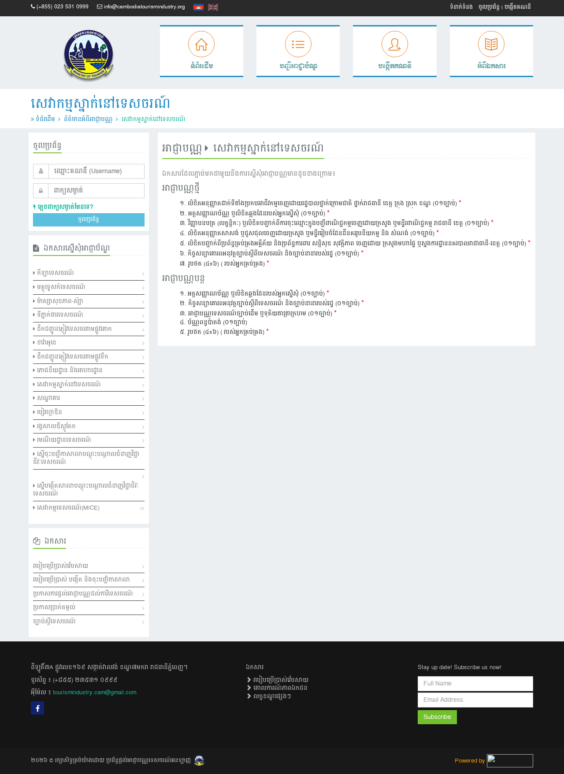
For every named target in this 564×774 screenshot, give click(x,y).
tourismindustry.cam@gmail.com (94, 692)
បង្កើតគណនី (518, 7)
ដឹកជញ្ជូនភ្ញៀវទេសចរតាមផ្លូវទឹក (71, 357)
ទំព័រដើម (45, 119)
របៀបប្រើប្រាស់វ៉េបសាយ (60, 566)
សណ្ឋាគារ (47, 398)
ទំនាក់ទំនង (461, 7)
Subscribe (437, 717)
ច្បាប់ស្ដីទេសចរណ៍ (54, 621)
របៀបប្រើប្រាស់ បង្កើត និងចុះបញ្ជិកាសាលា (81, 579)
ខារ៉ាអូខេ (45, 342)
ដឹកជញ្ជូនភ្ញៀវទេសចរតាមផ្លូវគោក (73, 329)
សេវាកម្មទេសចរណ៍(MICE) (67, 508)
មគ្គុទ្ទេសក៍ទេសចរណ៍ (60, 287)
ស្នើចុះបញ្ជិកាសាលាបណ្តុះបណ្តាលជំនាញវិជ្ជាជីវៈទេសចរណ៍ (86, 458)
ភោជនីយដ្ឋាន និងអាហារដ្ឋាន (69, 370)
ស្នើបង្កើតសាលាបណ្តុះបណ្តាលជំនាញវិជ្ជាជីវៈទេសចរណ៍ (86, 490)
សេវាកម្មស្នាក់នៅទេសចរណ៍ (68, 384)
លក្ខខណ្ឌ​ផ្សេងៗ (271, 696)
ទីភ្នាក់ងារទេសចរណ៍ (59, 315)
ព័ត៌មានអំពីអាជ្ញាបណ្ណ (88, 119)
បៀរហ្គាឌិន (48, 412)
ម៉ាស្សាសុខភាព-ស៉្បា (59, 301)
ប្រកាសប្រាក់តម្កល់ (54, 607)
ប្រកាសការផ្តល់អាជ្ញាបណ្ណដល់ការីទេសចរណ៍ (83, 594)
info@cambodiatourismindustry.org (144, 7)
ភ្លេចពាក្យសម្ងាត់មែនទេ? (64, 207)
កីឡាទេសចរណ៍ (54, 273)
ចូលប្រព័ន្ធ (489, 7)
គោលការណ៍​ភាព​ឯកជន (280, 688)
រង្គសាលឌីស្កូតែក (55, 426)
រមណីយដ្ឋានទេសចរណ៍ (63, 440)
